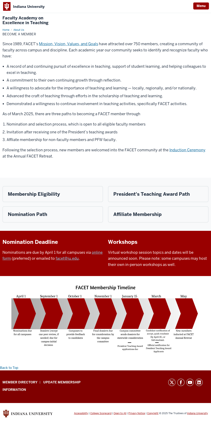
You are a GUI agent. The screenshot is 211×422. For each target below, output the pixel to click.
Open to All (120, 413)
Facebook (181, 382)
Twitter (172, 382)
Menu (201, 6)
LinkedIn (199, 382)
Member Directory (20, 382)
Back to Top (9, 368)
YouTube (190, 382)
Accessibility (81, 413)
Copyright (152, 413)
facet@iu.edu (67, 258)
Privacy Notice (136, 413)
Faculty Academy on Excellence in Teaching (25, 20)
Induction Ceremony (187, 150)
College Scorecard (100, 413)
